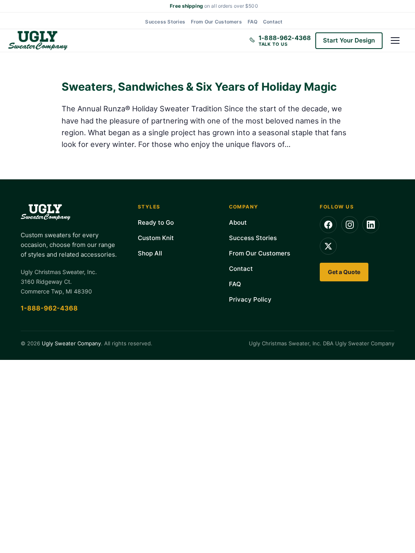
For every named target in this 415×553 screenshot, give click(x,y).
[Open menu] (399, 40)
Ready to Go (156, 222)
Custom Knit (156, 238)
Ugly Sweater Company (71, 343)
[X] (328, 246)
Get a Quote (344, 271)
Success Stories (165, 22)
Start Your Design (349, 40)
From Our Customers (216, 22)
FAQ (253, 22)
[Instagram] (349, 224)
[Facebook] (328, 224)
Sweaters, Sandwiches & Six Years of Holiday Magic (199, 87)
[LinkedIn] (370, 224)
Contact (273, 22)
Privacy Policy (250, 299)
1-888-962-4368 (49, 308)
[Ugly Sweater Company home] (38, 40)
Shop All (150, 253)
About (238, 222)
